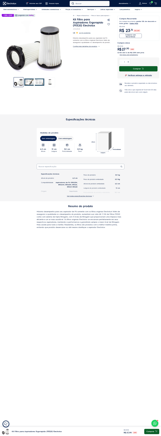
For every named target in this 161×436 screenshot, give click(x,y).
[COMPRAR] (151, 431)
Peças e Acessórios (83, 15)
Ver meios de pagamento (129, 55)
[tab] (18, 79)
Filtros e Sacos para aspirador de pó (102, 15)
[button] (34, 3)
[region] (93, 15)
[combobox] (90, 3)
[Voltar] (74, 15)
